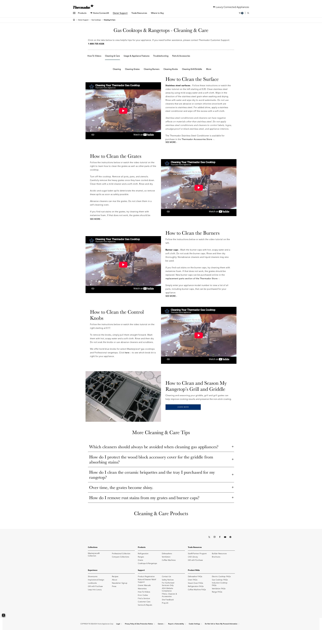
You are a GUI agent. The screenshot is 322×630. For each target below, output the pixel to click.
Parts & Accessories (181, 56)
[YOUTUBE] (225, 537)
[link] (248, 13)
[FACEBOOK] (220, 537)
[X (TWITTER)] (209, 537)
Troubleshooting (160, 56)
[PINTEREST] (230, 537)
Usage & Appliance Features (136, 56)
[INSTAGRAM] (214, 537)
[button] (74, 13)
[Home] (74, 20)
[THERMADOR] (83, 6)
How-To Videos (94, 56)
